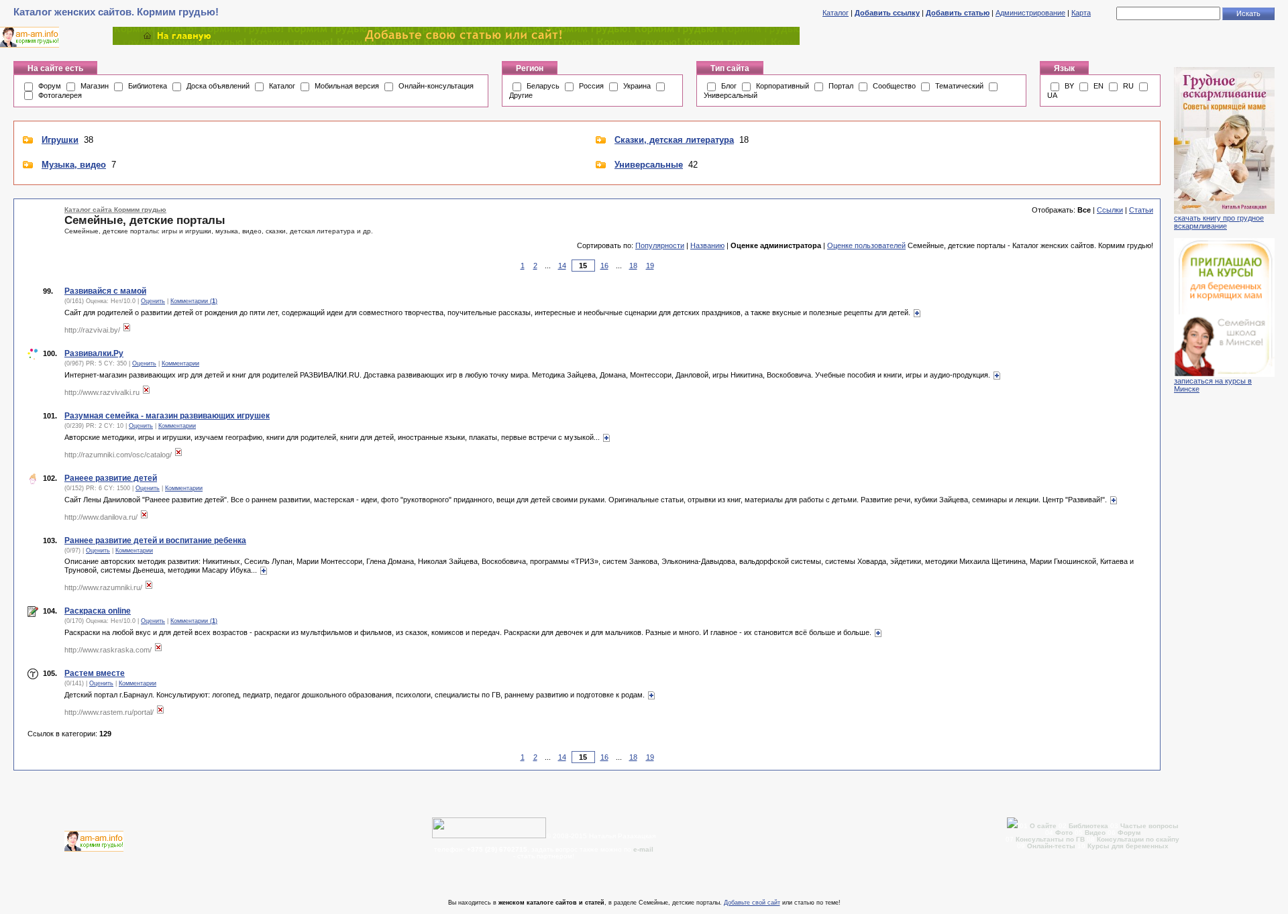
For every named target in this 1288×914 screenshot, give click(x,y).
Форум (49, 86)
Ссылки (1110, 210)
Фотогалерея (60, 95)
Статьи (1141, 210)
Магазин (94, 86)
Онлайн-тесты (1052, 846)
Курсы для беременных (1128, 846)
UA (1052, 95)
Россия (591, 86)
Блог (729, 86)
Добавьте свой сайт (752, 902)
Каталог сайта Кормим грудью (115, 209)
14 (562, 266)
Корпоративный (782, 86)
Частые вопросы (1149, 826)
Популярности (659, 245)
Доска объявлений (218, 86)
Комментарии (180, 363)
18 (633, 266)
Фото (1064, 832)
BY (1069, 86)
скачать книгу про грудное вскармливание (1219, 222)
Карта (1081, 13)
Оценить (153, 301)
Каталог (835, 13)
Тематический (959, 86)
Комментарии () (193, 301)
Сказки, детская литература (674, 140)
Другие (521, 95)
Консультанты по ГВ (1051, 839)
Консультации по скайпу (1138, 839)
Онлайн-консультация (436, 86)
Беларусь (543, 86)
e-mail (643, 849)
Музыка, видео (74, 165)
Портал (840, 86)
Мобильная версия (347, 86)
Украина (637, 86)
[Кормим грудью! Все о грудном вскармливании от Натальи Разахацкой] (456, 42)
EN (1098, 86)
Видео (1095, 832)
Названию (707, 245)
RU (1128, 86)
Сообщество (894, 86)
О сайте (1044, 826)
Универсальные (648, 165)
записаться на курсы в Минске (1213, 385)
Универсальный (730, 95)
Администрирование (1030, 13)
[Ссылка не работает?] (126, 330)
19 (650, 266)
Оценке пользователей (866, 245)
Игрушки (60, 140)
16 (604, 266)
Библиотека (147, 86)
